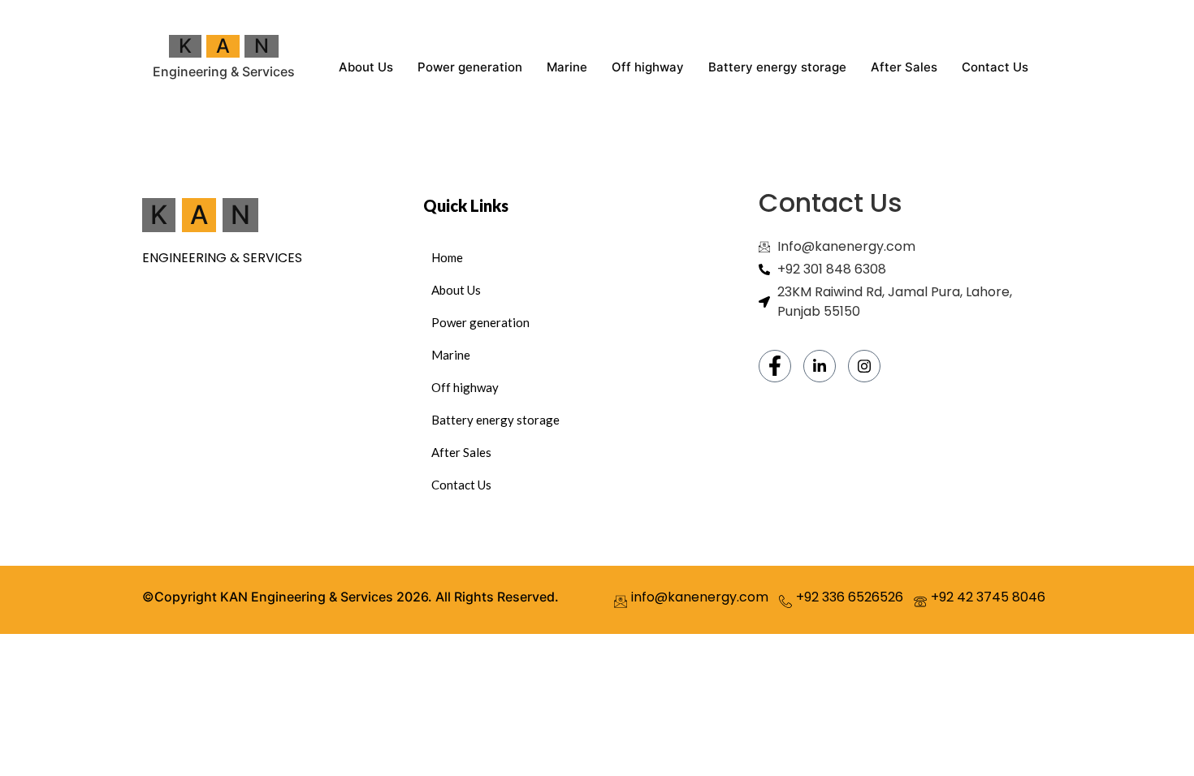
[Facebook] (775, 366)
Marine (567, 67)
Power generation (469, 67)
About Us (366, 67)
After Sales (904, 67)
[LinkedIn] (819, 366)
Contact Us (995, 67)
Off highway (648, 67)
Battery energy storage (777, 67)
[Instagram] (864, 366)
